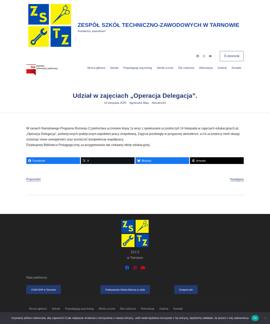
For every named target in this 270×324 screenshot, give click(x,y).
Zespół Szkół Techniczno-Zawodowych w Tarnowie (158, 25)
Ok (255, 317)
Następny (237, 179)
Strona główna (96, 67)
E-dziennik (231, 56)
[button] (43, 289)
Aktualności (159, 102)
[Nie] (265, 318)
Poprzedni (33, 179)
